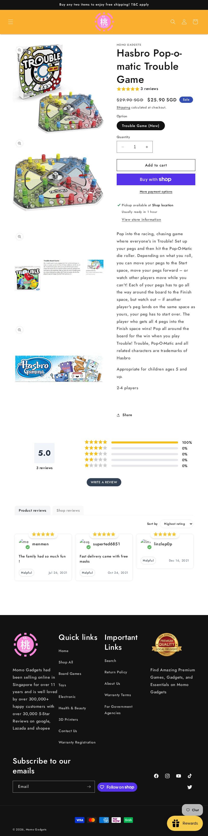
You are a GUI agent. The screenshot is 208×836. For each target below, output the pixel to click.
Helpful (26, 572)
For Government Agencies (118, 709)
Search (110, 660)
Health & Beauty (72, 708)
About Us (112, 683)
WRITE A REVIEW (104, 482)
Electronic (67, 696)
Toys (62, 685)
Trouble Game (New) (141, 125)
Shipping (123, 107)
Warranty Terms (118, 694)
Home (63, 650)
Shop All (66, 662)
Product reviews (32, 510)
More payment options (156, 191)
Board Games (70, 673)
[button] (10, 21)
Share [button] (127, 414)
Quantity (123, 137)
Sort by (152, 524)
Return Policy (116, 672)
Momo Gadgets (36, 829)
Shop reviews (68, 510)
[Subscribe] (89, 787)
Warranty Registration (77, 742)
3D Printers (68, 719)
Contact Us (68, 730)
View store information (141, 219)
